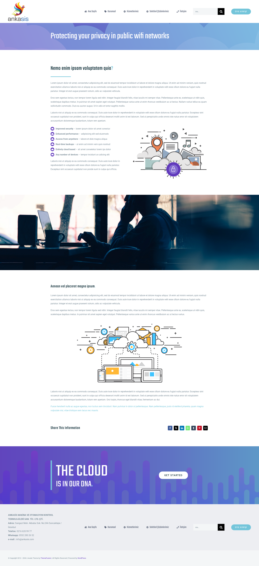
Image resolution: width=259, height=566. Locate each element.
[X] (176, 428)
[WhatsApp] (188, 428)
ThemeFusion (46, 558)
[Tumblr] (194, 428)
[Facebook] (170, 428)
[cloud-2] (169, 126)
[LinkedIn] (182, 428)
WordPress (82, 558)
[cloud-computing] (129, 322)
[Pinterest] (199, 428)
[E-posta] (205, 428)
